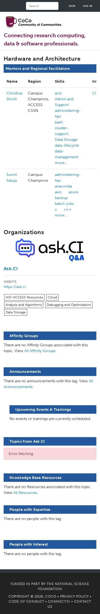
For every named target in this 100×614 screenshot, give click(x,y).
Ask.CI (11, 268)
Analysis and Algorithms (24, 305)
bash (59, 122)
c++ (67, 209)
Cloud (52, 297)
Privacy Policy (74, 596)
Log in (87, 6)
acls (58, 93)
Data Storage (66, 139)
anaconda (63, 186)
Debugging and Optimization (69, 305)
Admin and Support (64, 102)
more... (61, 162)
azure (73, 192)
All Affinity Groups (40, 350)
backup (61, 197)
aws (58, 192)
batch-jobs (64, 203)
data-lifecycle (67, 145)
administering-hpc (68, 113)
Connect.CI (59, 602)
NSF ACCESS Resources (24, 297)
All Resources (25, 492)
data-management (66, 154)
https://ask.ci (15, 286)
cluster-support (62, 131)
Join (72, 6)
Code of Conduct (26, 602)
